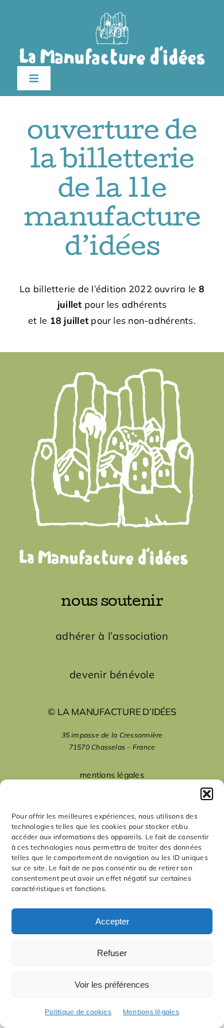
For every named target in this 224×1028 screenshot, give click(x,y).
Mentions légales (151, 1011)
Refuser (112, 953)
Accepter (112, 921)
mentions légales (112, 775)
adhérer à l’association (112, 636)
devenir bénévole (112, 674)
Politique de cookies (78, 1011)
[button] (207, 794)
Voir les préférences (112, 984)
